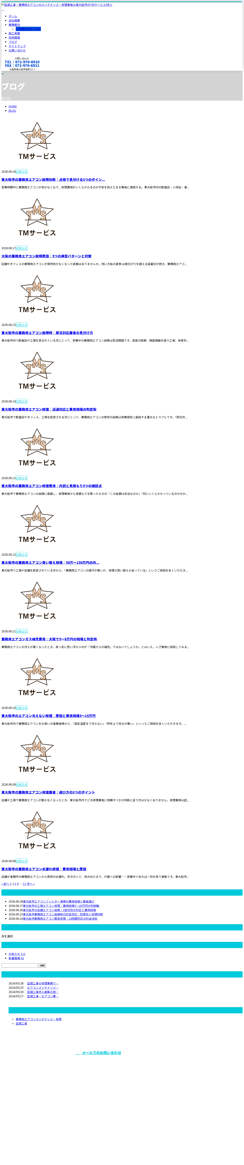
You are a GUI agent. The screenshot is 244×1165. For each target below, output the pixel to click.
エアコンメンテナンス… (43, 987)
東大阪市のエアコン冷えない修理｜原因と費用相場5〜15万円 (48, 715)
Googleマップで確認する (18, 1131)
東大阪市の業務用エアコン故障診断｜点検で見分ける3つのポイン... (53, 179)
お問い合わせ (17, 50)
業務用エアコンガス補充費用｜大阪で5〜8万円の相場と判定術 (49, 638)
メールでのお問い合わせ (101, 1052)
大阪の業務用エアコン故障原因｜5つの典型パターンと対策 (46, 255)
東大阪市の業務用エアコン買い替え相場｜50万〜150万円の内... (50, 562)
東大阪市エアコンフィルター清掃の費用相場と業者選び (58, 901)
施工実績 (14, 33)
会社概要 (14, 20)
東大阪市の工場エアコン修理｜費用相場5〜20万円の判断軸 (61, 905)
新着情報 (16, 958)
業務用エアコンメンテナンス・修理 (38, 1019)
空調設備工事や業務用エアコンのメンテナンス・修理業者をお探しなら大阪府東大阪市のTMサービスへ (191, 1061)
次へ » (31, 884)
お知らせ (21, 171)
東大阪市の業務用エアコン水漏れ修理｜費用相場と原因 (43, 868)
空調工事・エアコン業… (43, 996)
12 (24, 884)
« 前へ (5, 884)
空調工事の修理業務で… (43, 983)
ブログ (13, 42)
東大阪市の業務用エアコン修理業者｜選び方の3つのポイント (48, 792)
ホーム (13, 16)
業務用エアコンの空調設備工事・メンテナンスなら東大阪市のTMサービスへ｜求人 (55, 1153)
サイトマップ (17, 46)
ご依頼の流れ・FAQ (28, 29)
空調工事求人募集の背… (43, 992)
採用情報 (14, 37)
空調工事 (21, 1023)
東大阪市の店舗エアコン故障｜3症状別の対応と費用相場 (59, 910)
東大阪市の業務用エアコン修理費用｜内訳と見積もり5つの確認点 (51, 485)
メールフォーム (13, 73)
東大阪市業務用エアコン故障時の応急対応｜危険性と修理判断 (63, 914)
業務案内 (14, 24)
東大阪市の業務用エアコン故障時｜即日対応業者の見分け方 (47, 332)
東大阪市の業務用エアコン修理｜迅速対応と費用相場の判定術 (48, 409)
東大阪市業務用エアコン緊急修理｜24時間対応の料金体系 (60, 918)
